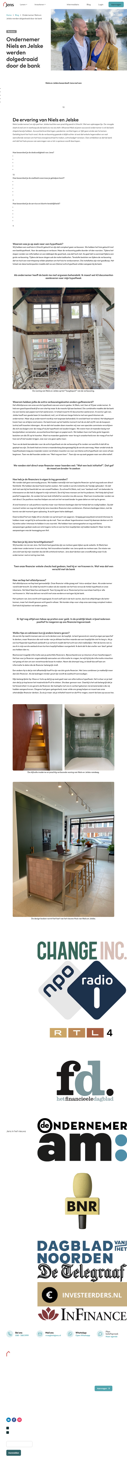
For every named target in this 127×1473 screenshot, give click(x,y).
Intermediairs (73, 4)
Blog (89, 4)
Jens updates (16, 1428)
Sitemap (71, 1400)
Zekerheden (73, 1428)
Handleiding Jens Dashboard (75, 1367)
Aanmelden (102, 1423)
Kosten (41, 1434)
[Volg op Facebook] (14, 1420)
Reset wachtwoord (76, 1361)
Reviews (100, 1361)
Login (100, 4)
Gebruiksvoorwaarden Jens (78, 1395)
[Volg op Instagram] (19, 1420)
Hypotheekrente (45, 1439)
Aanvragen (116, 4)
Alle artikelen (103, 1356)
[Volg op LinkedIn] (8, 1420)
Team (40, 1374)
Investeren (39, 4)
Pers (40, 1384)
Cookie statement (76, 1384)
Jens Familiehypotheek (48, 1423)
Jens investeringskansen (19, 1434)
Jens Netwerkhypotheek (46, 1428)
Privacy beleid (74, 1389)
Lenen (23, 4)
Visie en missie (44, 1379)
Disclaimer (72, 1379)
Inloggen (71, 1356)
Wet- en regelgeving (47, 1390)
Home (9, 15)
